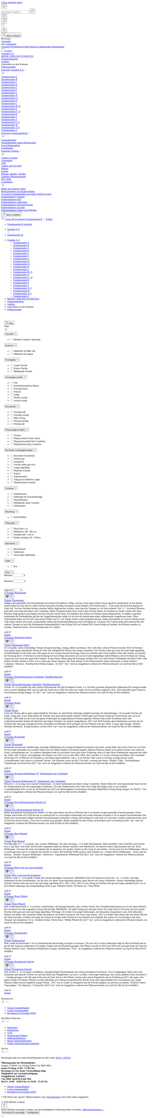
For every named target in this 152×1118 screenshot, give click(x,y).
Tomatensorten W (21, 291)
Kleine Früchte (21, 368)
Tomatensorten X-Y (22, 293)
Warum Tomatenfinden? (18, 1008)
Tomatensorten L (21, 269)
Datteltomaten (20, 494)
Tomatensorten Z (21, 296)
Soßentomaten (20, 476)
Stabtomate (19, 552)
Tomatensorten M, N (23, 272)
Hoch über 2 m (21, 528)
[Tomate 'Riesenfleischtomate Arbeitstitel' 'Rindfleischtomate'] (33, 677)
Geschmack (10, 406)
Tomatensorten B (21, 245)
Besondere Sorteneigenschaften (19, 450)
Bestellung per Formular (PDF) (21, 1013)
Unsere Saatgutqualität (17, 1010)
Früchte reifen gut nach (24, 464)
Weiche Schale (20, 397)
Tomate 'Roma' (11, 710)
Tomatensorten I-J (21, 264)
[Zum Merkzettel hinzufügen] (9, 596)
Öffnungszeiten (14, 309)
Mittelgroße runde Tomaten (26, 503)
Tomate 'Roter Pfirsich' (15, 904)
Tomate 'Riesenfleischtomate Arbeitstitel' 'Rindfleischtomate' (32, 684)
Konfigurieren (33, 1112)
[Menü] (4, 6)
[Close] (2, 1116)
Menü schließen (13, 36)
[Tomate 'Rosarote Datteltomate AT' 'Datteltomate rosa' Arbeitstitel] (36, 773)
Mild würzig (19, 418)
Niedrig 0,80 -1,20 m (23, 534)
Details (7, 635)
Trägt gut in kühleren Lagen (27, 479)
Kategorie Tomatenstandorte (14, 133)
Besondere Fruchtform (24, 455)
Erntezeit (9, 345)
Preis (7, 572)
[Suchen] (32, 11)
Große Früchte (20, 365)
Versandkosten (53, 1097)
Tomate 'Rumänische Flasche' (18, 969)
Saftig (16, 394)
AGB (9, 1033)
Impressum (12, 1027)
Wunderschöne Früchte (24, 482)
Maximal (15, 581)
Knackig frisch (20, 388)
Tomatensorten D (21, 250)
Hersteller (9, 334)
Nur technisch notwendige (13, 1112)
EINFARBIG (20, 517)
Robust (17, 473)
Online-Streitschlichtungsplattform (23, 1043)
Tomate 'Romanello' (13, 744)
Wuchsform (10, 543)
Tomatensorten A (21, 242)
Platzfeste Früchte (22, 470)
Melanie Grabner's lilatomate (27, 339)
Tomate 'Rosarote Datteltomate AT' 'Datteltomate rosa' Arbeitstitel (34, 781)
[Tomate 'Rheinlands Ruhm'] (18, 637)
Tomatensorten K (21, 266)
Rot (15, 566)
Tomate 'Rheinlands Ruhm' (17, 645)
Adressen (33, 46)
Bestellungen (58, 46)
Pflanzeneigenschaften (15, 430)
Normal (17, 391)
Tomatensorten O (21, 274)
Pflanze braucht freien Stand (27, 438)
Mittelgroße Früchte (23, 371)
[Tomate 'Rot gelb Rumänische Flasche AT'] (25, 802)
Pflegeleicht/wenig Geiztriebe (27, 444)
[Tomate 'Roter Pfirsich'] (16, 896)
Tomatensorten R (21, 280)
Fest (16, 382)
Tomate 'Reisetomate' (14, 600)
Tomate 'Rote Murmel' (14, 841)
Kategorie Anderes (10, 151)
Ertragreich (19, 461)
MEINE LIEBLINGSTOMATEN (23, 299)
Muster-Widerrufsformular (19, 1041)
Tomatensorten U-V (22, 288)
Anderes (11, 304)
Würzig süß (19, 424)
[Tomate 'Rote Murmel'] (15, 833)
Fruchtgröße (10, 360)
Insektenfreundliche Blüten (26, 385)
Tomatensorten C (21, 248)
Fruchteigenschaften (14, 377)
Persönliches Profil (20, 46)
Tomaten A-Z (13, 240)
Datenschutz (13, 1030)
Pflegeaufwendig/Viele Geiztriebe (29, 441)
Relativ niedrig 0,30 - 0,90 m (27, 537)
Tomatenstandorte (15, 301)
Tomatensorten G (21, 258)
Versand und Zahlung (17, 1035)
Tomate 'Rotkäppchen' (14, 940)
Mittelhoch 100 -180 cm (25, 531)
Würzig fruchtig (21, 421)
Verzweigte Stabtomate (24, 555)
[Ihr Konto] (4, 30)
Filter (11, 323)
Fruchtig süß (19, 412)
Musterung (10, 512)
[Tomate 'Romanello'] (14, 737)
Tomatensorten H (21, 261)
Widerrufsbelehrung (16, 1038)
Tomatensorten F (21, 256)
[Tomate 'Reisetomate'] (15, 593)
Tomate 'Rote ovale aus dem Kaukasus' (22, 875)
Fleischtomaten (21, 500)
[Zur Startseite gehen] (11, 2)
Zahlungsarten (45, 46)
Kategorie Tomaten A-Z (12, 70)
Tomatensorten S (21, 283)
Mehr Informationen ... (93, 1109)
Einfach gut (19, 458)
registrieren (11, 44)
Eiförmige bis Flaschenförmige (28, 497)
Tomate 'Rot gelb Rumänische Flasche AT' (24, 810)
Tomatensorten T (21, 285)
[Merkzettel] (3, 26)
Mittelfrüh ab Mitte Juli (24, 351)
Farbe (8, 561)
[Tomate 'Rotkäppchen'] (15, 933)
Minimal (14, 575)
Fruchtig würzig (21, 415)
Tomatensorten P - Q (22, 277)
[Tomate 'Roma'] (12, 703)
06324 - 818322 (63, 1057)
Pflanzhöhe (10, 523)
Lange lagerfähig (22, 467)
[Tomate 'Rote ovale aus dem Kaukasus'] (23, 867)
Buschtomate (20, 549)
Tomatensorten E (21, 253)
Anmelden (6, 41)
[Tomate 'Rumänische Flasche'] (19, 961)
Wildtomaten (20, 505)
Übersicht (6, 46)
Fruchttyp (9, 488)
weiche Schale (20, 400)
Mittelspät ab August (23, 354)
